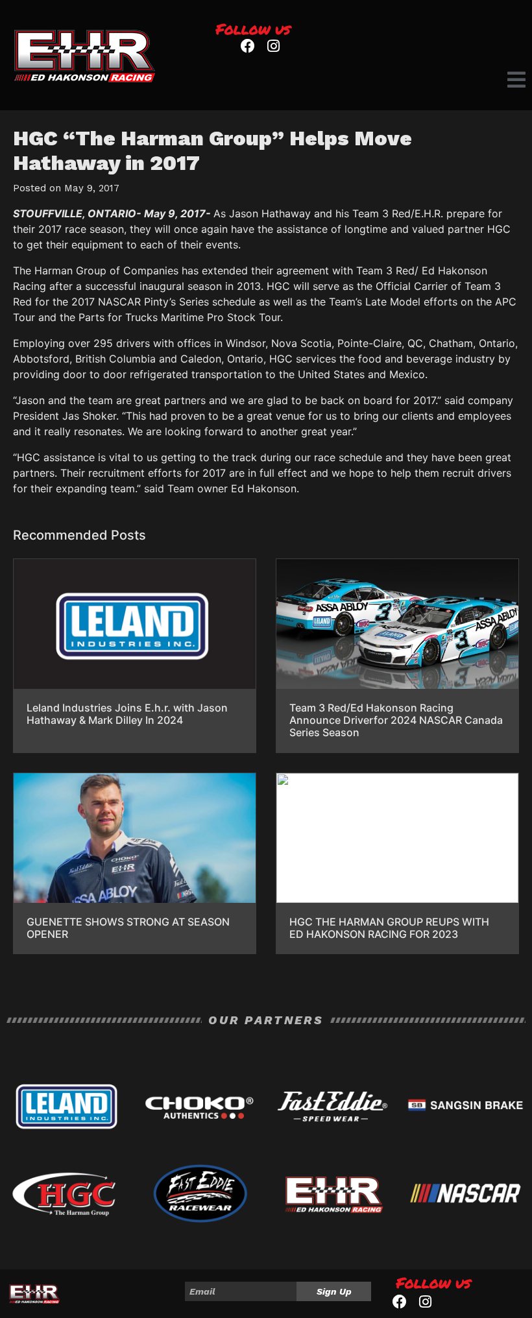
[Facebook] (247, 46)
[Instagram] (273, 46)
